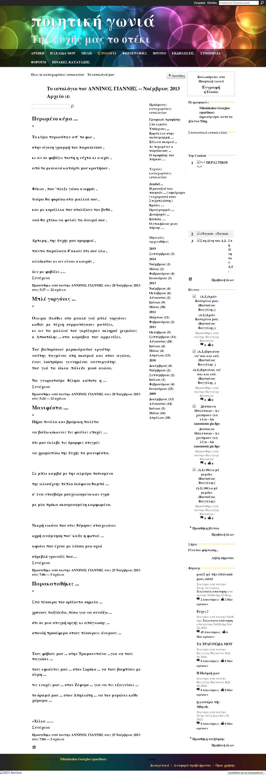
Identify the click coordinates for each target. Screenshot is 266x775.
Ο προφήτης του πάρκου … (161, 157)
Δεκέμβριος (158, 365)
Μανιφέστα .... (50, 407)
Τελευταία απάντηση (212, 591)
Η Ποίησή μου (208, 673)
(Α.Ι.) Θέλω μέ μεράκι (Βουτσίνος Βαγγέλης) (207, 494)
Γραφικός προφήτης (165, 119)
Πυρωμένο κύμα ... (55, 118)
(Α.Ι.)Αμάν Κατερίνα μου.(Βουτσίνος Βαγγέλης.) (207, 321)
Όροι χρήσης (225, 765)
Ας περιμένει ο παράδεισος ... (161, 148)
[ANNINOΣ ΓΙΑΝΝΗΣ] (37, 96)
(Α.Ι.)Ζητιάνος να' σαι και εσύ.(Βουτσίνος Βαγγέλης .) (207, 376)
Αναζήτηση (262, 3)
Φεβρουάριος (159, 273)
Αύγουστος (157, 297)
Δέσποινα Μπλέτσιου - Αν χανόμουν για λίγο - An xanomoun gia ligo (207, 437)
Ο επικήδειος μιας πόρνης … (163, 225)
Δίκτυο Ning (197, 121)
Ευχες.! (202, 611)
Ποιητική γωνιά (93, 20)
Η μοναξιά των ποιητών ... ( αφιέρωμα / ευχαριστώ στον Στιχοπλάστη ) (167, 194)
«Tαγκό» (222, 233)
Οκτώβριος (157, 292)
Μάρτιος (156, 317)
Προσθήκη (178, 76)
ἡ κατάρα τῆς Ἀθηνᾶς (208, 704)
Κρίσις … (156, 205)
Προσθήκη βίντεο (205, 528)
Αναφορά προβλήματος (192, 765)
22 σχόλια (58, 289)
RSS (34, 747)
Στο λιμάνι (158, 124)
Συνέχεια (41, 278)
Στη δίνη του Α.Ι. (230, 255)
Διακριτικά (159, 765)
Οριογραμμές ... (161, 209)
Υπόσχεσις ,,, (159, 128)
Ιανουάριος (158, 277)
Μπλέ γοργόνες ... (53, 298)
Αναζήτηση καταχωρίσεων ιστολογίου (72, 106)
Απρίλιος (156, 355)
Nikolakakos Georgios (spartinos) (214, 110)
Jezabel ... (156, 183)
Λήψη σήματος (223, 557)
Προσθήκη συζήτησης (208, 738)
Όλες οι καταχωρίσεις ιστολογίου (57, 74)
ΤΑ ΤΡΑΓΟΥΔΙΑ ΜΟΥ (214, 643)
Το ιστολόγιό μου (100, 74)
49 (211, 632)
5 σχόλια (57, 574)
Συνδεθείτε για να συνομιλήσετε (246, 772)
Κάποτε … (157, 219)
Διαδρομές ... (159, 214)
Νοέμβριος (157, 264)
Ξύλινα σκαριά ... (163, 141)
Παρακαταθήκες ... (55, 583)
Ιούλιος (155, 379)
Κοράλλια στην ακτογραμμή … (161, 135)
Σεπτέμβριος (159, 253)
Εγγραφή (199, 2)
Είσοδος (212, 2)
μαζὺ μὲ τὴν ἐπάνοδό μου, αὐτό (215, 576)
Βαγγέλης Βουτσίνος (210, 339)
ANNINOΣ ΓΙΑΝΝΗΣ (87, 285)
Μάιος (154, 268)
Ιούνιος (154, 302)
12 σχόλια (58, 398)
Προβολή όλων (223, 279)
